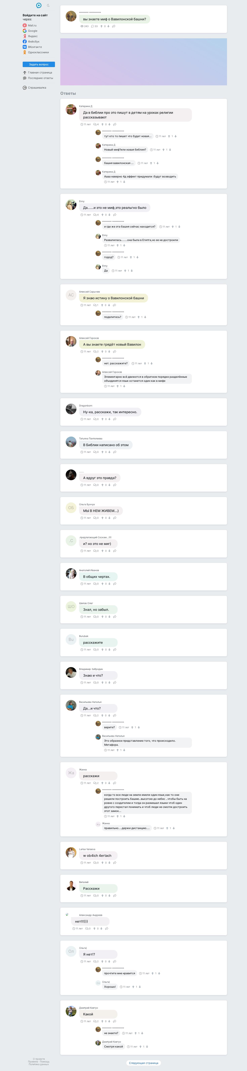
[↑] (102, 26)
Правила (33, 1061)
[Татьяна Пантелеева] (72, 442)
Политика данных (39, 1064)
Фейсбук (33, 41)
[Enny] (72, 204)
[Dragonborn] (72, 409)
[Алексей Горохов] (72, 341)
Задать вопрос (39, 64)
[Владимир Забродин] (72, 672)
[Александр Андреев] (68, 914)
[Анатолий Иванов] (72, 573)
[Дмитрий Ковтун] (72, 1011)
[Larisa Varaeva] (72, 852)
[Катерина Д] (72, 109)
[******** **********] (72, 16)
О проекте (39, 1058)
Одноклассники (38, 52)
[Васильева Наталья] (72, 705)
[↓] (108, 26)
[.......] (72, 474)
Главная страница (40, 72)
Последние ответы (40, 78)
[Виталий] (72, 885)
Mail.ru (32, 25)
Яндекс (33, 36)
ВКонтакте (35, 47)
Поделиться (114, 26)
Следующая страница (143, 1063)
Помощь (45, 1061)
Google (32, 30)
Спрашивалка (37, 87)
